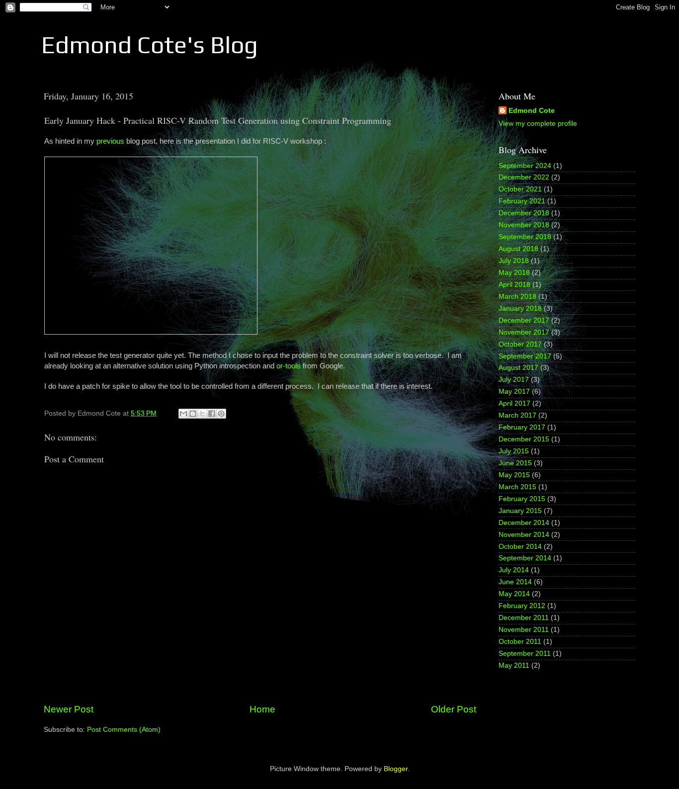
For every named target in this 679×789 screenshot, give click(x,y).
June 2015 (515, 463)
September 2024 (525, 166)
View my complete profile (538, 123)
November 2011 (524, 629)
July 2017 (514, 379)
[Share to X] (202, 414)
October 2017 (520, 344)
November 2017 (524, 332)
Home (262, 709)
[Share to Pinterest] (221, 414)
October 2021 (520, 189)
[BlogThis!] (193, 414)
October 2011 (520, 641)
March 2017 (517, 415)
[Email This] (183, 414)
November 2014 (524, 534)
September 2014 (525, 558)
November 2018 (524, 225)
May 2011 (514, 665)
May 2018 (514, 272)
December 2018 (524, 213)
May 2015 (514, 475)
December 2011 (524, 617)
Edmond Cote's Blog (149, 45)
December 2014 (524, 522)
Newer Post (68, 709)
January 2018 (520, 308)
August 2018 (518, 249)
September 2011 (525, 653)
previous (110, 141)
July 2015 (514, 451)
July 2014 (514, 570)
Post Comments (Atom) (124, 729)
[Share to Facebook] (212, 414)
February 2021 (522, 201)
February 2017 (522, 427)
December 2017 (524, 320)
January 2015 (520, 511)
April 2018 (514, 284)
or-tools (288, 366)
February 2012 (522, 606)
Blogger (396, 769)
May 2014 (514, 594)
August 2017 (518, 367)
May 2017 (514, 391)
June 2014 (515, 582)
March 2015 (517, 487)
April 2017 (514, 403)
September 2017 (525, 356)
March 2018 (517, 296)
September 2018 (525, 237)
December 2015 (524, 439)
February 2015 (522, 499)
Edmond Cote (532, 110)
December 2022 (524, 177)
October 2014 (520, 546)
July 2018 (514, 260)
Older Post (453, 709)
